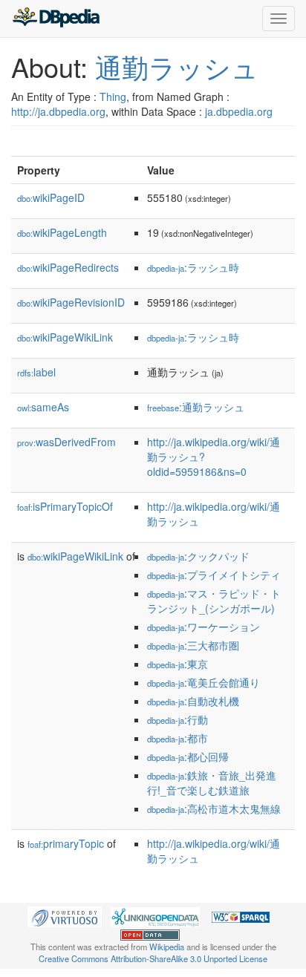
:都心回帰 (188, 756)
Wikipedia (166, 947)
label (36, 372)
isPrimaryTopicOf (65, 506)
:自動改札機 (193, 700)
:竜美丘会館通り (203, 682)
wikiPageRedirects (68, 267)
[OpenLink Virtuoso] (64, 915)
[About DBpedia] (55, 18)
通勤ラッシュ (176, 66)
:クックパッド (198, 556)
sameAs (43, 406)
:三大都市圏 (193, 645)
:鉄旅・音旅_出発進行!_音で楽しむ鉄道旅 (211, 782)
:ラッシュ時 (193, 267)
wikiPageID (51, 197)
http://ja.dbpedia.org (58, 111)
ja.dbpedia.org (239, 111)
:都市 (177, 738)
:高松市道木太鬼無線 (214, 808)
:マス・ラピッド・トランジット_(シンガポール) (214, 600)
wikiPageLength (62, 232)
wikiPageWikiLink (65, 337)
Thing (113, 96)
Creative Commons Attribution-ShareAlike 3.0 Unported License (153, 958)
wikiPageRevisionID (71, 302)
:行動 (177, 719)
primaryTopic (65, 843)
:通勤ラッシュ (195, 406)
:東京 (177, 663)
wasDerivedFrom (66, 441)
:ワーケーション (203, 626)
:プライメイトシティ (214, 574)
